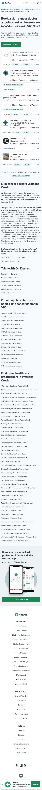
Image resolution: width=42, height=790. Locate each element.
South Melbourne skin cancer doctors (14, 351)
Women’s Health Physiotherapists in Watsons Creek (19, 537)
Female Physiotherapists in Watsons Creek (15, 420)
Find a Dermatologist (21, 662)
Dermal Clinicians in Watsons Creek (13, 454)
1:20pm (25, 114)
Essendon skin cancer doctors (11, 328)
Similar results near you (21, 176)
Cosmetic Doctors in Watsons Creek (13, 435)
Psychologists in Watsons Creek (12, 514)
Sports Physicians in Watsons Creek (13, 526)
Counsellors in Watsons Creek (11, 439)
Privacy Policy (21, 748)
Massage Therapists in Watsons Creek (14, 484)
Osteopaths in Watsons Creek (11, 499)
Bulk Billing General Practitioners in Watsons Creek (18, 397)
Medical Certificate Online (10, 278)
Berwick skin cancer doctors (10, 362)
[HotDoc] (6, 3)
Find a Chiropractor (21, 644)
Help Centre (21, 679)
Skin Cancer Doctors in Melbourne (13, 257)
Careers (21, 735)
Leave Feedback (21, 684)
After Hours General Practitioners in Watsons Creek (19, 390)
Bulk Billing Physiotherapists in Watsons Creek (17, 401)
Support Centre (21, 718)
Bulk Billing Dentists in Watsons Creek (14, 393)
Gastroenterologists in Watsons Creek (14, 473)
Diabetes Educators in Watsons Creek (14, 458)
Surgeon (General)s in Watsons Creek (14, 533)
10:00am (17, 164)
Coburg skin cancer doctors (10, 324)
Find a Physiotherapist (21, 635)
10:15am (27, 164)
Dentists (21, 705)
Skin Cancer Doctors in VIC (30, 9)
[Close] (2, 784)
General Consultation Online (11, 285)
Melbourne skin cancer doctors (12, 366)
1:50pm (15, 64)
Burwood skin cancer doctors (11, 339)
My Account (21, 675)
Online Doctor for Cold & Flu (11, 289)
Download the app (21, 599)
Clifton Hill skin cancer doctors (11, 336)
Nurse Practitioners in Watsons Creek (14, 492)
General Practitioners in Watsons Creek (14, 476)
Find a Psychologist (21, 648)
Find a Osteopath (21, 657)
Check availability (9, 89)
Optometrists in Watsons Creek (12, 495)
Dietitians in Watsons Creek (10, 461)
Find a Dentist (21, 631)
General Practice (21, 696)
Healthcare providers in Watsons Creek (14, 541)
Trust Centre (21, 753)
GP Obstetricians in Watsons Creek (13, 480)
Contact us (21, 739)
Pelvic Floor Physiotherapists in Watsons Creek (17, 503)
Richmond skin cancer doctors (11, 343)
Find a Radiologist (21, 666)
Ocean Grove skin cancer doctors (12, 321)
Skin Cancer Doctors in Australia (10, 9)
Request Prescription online (10, 281)
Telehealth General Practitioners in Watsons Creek (18, 405)
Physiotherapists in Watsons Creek (13, 507)
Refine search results (11, 44)
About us (21, 731)
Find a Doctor (21, 626)
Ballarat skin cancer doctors (10, 358)
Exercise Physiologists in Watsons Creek (14, 469)
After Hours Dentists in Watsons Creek (14, 386)
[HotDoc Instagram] (25, 765)
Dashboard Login (21, 714)
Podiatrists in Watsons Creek (11, 510)
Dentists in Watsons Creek (10, 450)
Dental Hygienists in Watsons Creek (13, 443)
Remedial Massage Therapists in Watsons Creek (17, 522)
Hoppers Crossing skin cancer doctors (14, 313)
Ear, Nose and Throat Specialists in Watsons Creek (18, 465)
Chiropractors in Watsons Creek (12, 427)
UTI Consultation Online (9, 293)
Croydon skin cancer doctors (11, 347)
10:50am (16, 132)
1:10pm (15, 114)
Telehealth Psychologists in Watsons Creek (15, 412)
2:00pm (26, 64)
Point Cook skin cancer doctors (12, 317)
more (36, 64)
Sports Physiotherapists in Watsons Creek (15, 529)
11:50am (26, 132)
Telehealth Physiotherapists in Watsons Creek (16, 409)
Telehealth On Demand (9, 274)
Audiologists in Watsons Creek (11, 424)
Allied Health (21, 701)
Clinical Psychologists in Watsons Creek (14, 431)
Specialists (21, 709)
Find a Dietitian (21, 653)
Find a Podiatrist (21, 640)
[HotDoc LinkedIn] (21, 765)
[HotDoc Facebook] (17, 765)
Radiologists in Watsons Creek (11, 518)
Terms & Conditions (21, 744)
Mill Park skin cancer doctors (11, 332)
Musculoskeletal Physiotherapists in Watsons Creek (18, 488)
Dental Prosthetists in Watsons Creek (14, 446)
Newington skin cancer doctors (12, 354)
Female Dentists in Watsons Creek (13, 416)
